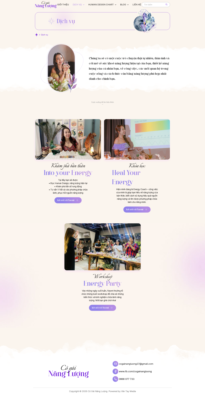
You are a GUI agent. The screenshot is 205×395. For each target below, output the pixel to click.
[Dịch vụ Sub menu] (83, 4)
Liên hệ (137, 4)
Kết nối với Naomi (65, 200)
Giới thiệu (63, 4)
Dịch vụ (77, 4)
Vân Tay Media (128, 391)
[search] (166, 4)
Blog (123, 4)
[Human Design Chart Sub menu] (115, 4)
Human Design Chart (101, 4)
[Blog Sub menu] (128, 4)
